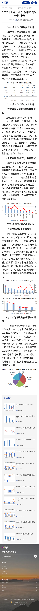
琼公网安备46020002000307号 (20, 602)
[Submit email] (35, 556)
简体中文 (26, 2)
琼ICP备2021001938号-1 (28, 599)
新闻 (6, 8)
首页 (3, 8)
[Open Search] (32, 2)
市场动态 (10, 8)
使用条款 (16, 604)
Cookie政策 (22, 604)
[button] (35, 2)
